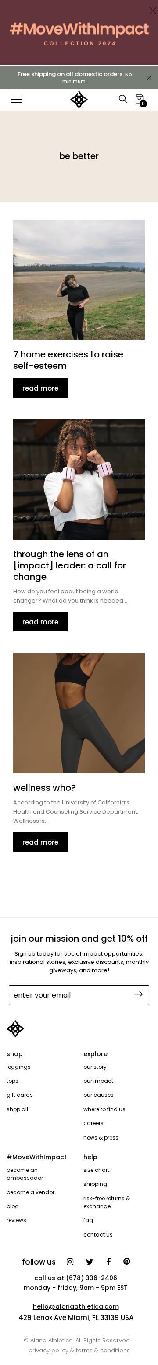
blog (13, 1206)
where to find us (104, 1109)
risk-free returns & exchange (106, 1202)
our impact (98, 1080)
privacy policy (48, 1350)
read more (40, 388)
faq (88, 1220)
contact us (98, 1234)
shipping (95, 1184)
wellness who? (44, 787)
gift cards (20, 1094)
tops (12, 1080)
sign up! (137, 994)
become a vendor (30, 1192)
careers (93, 1123)
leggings (19, 1067)
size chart (96, 1170)
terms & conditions (103, 1350)
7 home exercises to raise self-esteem (68, 360)
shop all (17, 1109)
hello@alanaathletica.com (76, 1306)
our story (95, 1067)
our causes (98, 1094)
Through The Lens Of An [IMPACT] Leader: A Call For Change (69, 565)
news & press (100, 1137)
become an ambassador (25, 1173)
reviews (16, 1220)
